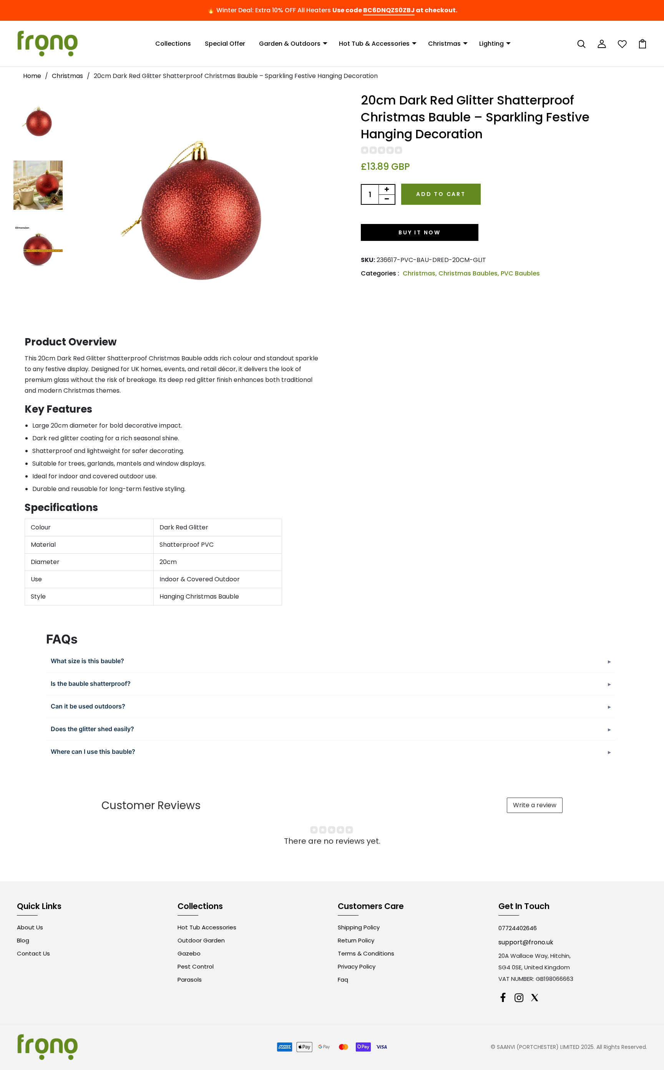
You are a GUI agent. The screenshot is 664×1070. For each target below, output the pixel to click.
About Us (30, 927)
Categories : (380, 273)
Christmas (444, 43)
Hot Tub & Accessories (374, 43)
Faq (343, 979)
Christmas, (420, 273)
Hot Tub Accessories (207, 927)
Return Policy (356, 940)
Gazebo (189, 953)
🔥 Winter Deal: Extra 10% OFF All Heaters (269, 10)
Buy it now (419, 232)
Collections (173, 43)
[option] (38, 121)
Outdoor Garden (201, 940)
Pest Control (196, 966)
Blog (23, 940)
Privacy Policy (356, 966)
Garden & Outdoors (289, 43)
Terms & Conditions (366, 953)
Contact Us (33, 953)
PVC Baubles (520, 273)
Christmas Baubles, (469, 273)
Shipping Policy (359, 927)
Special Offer (225, 43)
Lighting (491, 43)
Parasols (190, 979)
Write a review (534, 805)
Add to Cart (441, 194)
